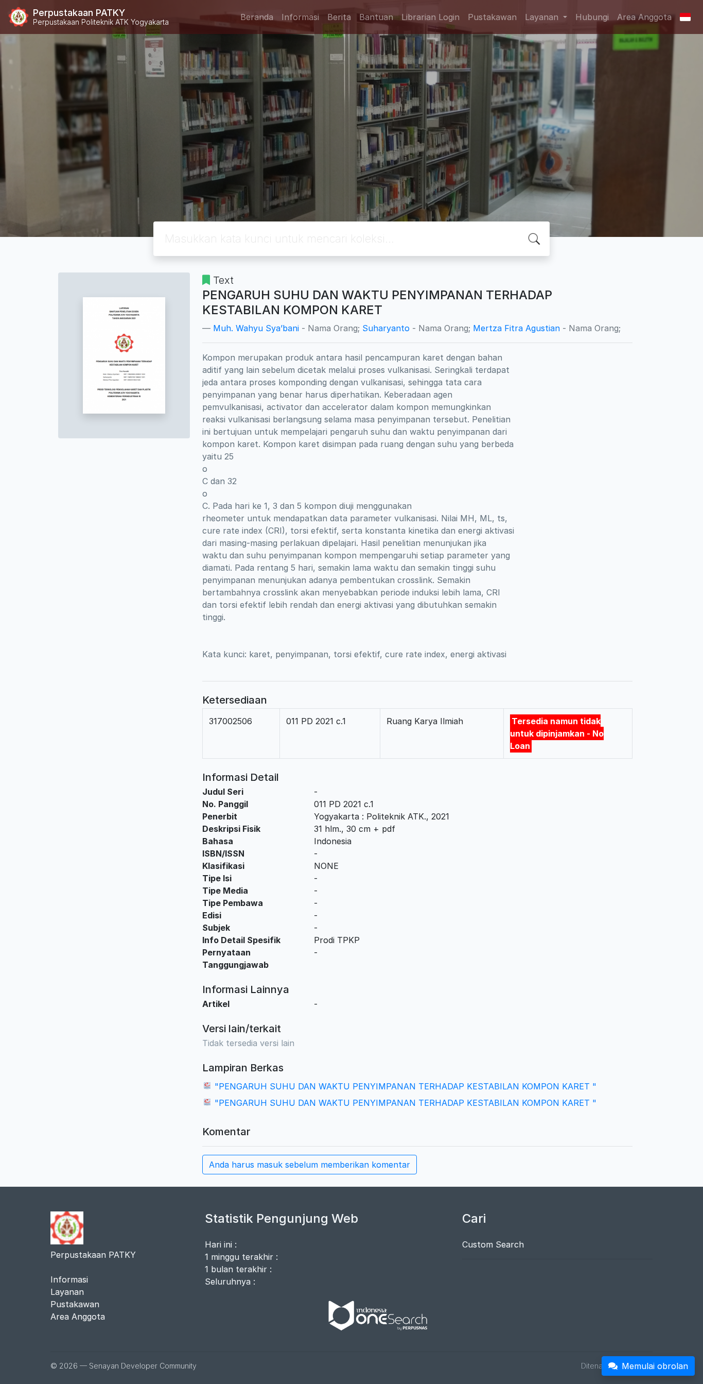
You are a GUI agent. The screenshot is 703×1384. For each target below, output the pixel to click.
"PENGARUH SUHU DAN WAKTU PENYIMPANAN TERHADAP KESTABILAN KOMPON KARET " (405, 1086)
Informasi (300, 17)
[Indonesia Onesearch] (373, 1315)
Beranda (256, 17)
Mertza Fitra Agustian (516, 328)
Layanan (67, 1292)
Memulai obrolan (655, 1366)
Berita (339, 17)
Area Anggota (644, 17)
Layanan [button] (543, 17)
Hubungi (592, 17)
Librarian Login (430, 17)
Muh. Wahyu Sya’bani (256, 328)
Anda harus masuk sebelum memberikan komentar (309, 1164)
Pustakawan (492, 17)
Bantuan (376, 17)
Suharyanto (386, 328)
